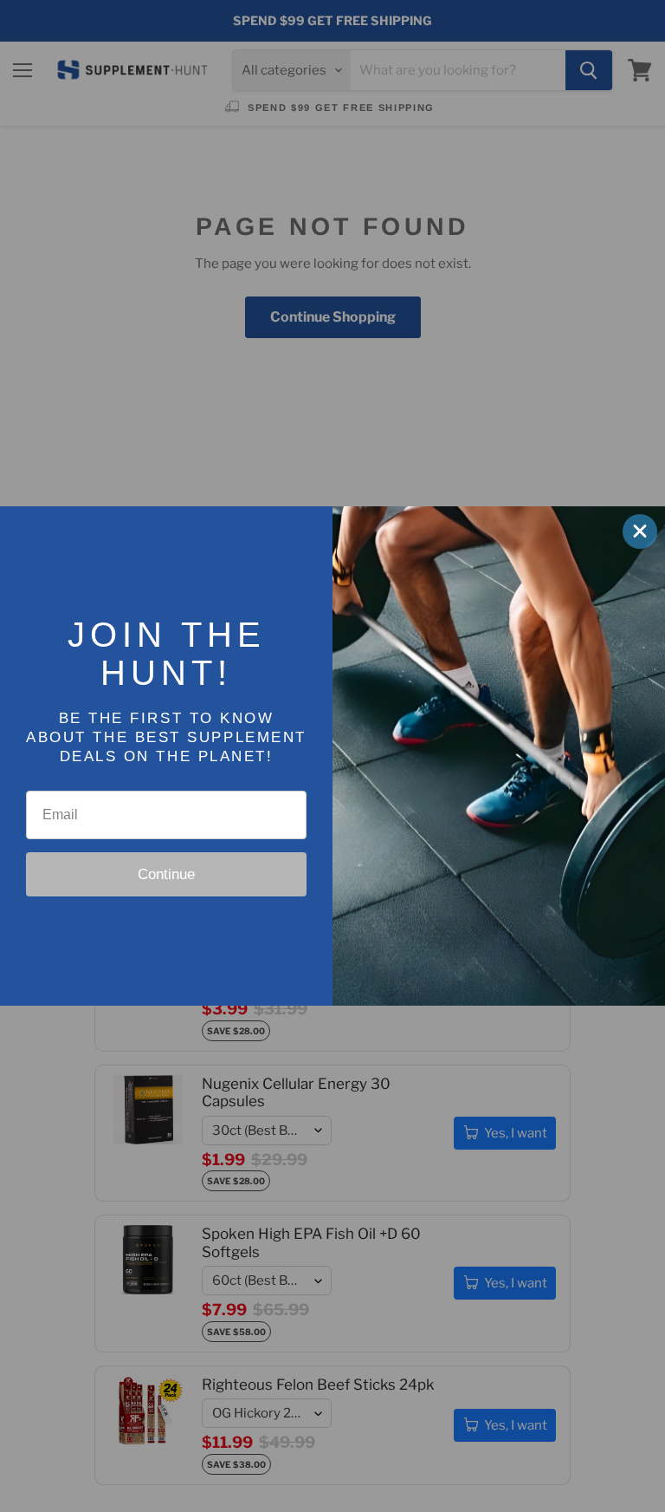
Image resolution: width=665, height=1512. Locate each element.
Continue (166, 874)
